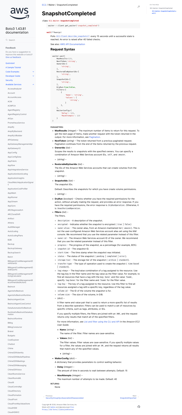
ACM (10, 101)
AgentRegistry (14, 110)
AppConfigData (14, 157)
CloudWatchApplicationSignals (20, 183)
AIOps (10, 118)
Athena (11, 223)
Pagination (94, 137)
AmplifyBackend (15, 131)
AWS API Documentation (72, 44)
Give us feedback (13, 57)
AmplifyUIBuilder (15, 135)
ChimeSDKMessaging (17, 365)
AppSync (12, 206)
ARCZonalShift (14, 214)
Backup (11, 244)
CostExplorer (13, 340)
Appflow (11, 165)
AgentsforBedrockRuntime (19, 295)
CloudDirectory (14, 391)
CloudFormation (14, 395)
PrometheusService (16, 123)
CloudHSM (12, 408)
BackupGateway (15, 248)
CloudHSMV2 (13, 412)
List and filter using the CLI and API (102, 321)
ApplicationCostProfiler (18, 189)
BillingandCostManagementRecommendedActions (20, 281)
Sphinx (53, 407)
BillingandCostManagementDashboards (20, 262)
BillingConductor (15, 327)
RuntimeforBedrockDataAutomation (20, 313)
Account (11, 93)
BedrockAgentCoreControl (19, 303)
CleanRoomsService (16, 374)
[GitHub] (139, 407)
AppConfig (12, 152)
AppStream (13, 201)
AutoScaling (13, 231)
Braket (10, 331)
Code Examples (12, 71)
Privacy (45, 409)
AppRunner (12, 197)
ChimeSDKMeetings (16, 361)
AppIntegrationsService (18, 169)
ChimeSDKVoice (15, 369)
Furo (72, 407)
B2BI (10, 240)
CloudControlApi (15, 386)
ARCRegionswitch (15, 210)
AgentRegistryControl (17, 114)
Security (9, 80)
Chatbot (11, 344)
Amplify (11, 127)
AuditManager (14, 227)
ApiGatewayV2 (14, 148)
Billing (10, 323)
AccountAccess (14, 97)
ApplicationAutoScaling (18, 174)
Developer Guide (13, 76)
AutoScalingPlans (15, 235)
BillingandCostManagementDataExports (20, 268)
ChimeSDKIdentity (16, 352)
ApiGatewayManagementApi (20, 144)
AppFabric (12, 161)
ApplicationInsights (16, 178)
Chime (10, 348)
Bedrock (11, 286)
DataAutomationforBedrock (19, 308)
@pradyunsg (64, 407)
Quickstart (10, 63)
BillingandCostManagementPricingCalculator (20, 275)
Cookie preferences (66, 409)
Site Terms (53, 409)
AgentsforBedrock (16, 291)
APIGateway (13, 140)
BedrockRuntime (15, 318)
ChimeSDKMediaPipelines (19, 357)
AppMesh (12, 193)
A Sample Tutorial (13, 67)
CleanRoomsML (14, 378)
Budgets (11, 335)
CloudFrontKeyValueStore (19, 403)
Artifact (11, 218)
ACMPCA (12, 106)
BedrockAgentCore (16, 299)
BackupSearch (14, 252)
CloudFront (12, 399)
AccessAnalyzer (15, 89)
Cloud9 (11, 382)
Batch (10, 257)
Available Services (13, 84)
